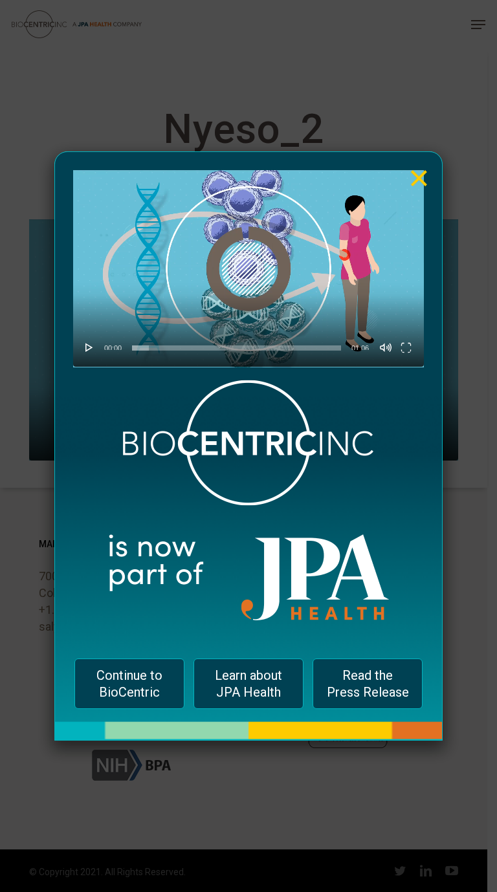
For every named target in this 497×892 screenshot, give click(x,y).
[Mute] (386, 347)
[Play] (89, 347)
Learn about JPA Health (248, 684)
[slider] (236, 348)
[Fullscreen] (406, 347)
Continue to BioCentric (129, 684)
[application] (248, 268)
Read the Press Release (368, 684)
